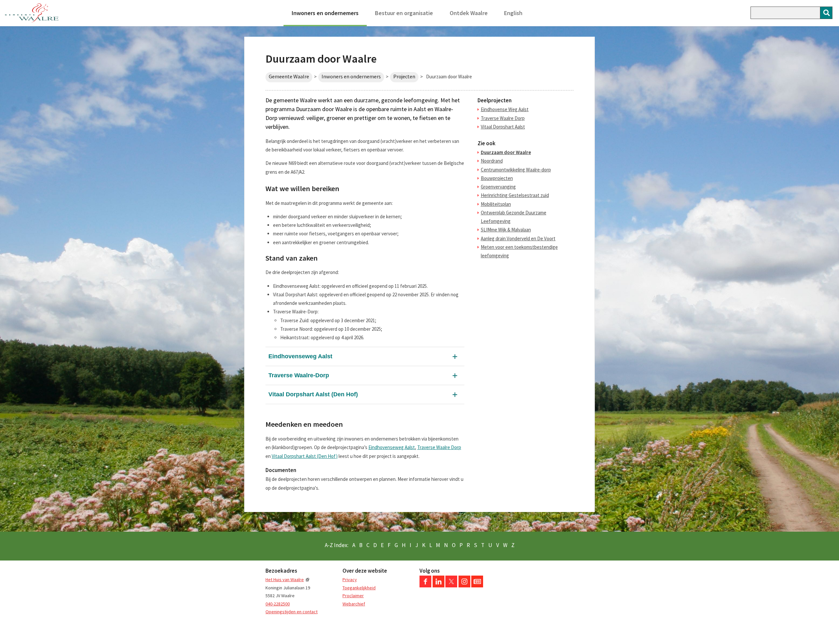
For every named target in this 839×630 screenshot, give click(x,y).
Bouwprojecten (497, 178)
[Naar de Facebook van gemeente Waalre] (425, 586)
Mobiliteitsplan (496, 204)
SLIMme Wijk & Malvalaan (506, 229)
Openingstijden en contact (291, 612)
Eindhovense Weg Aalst (505, 109)
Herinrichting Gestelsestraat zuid (515, 195)
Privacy (349, 579)
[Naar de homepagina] (32, 13)
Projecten (404, 76)
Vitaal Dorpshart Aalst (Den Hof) (313, 394)
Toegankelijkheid (359, 588)
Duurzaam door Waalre (506, 152)
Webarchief (353, 604)
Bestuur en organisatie (404, 13)
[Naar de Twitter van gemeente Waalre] (451, 586)
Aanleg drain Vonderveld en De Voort (518, 238)
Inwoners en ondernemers (325, 13)
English (513, 13)
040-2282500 (277, 604)
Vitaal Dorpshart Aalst (503, 127)
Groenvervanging (498, 187)
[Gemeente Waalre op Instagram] (464, 586)
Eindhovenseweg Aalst (300, 356)
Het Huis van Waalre (284, 579)
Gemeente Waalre (289, 76)
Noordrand (492, 161)
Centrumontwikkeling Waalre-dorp (516, 170)
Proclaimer (353, 596)
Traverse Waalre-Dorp (298, 375)
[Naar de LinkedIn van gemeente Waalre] (438, 586)
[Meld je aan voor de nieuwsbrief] (477, 586)
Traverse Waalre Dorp (439, 447)
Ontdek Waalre (469, 13)
